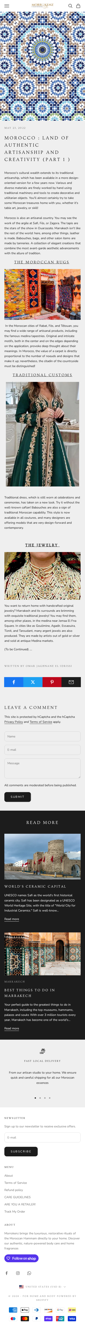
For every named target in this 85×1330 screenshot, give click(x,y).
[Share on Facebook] (13, 682)
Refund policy (13, 1190)
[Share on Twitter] (33, 682)
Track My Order (14, 1212)
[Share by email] (71, 682)
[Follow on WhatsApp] (29, 1273)
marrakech (14, 981)
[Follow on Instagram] (18, 1273)
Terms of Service (41, 722)
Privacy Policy (13, 722)
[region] (42, 1069)
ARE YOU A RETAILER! (20, 1204)
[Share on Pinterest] (52, 682)
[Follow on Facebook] (6, 1273)
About (8, 1176)
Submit (18, 797)
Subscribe (21, 1152)
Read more (11, 919)
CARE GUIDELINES (17, 1197)
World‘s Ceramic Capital (35, 886)
